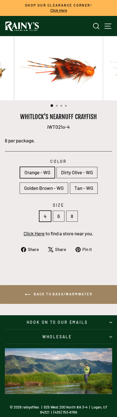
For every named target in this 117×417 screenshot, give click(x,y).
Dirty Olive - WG (77, 172)
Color (58, 161)
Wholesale (57, 336)
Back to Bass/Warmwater (62, 294)
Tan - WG (83, 188)
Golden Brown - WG (44, 188)
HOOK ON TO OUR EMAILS (57, 322)
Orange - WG (37, 172)
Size (58, 205)
